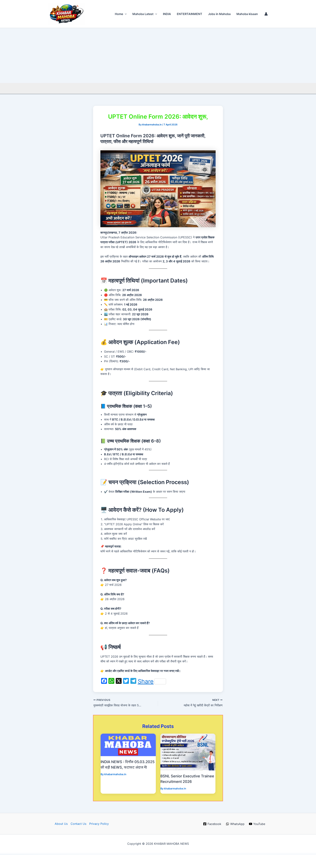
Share (146, 681)
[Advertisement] (158, 55)
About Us (61, 824)
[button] (125, 14)
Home (119, 14)
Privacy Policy (99, 824)
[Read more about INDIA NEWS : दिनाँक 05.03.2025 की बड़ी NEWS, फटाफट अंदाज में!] (128, 744)
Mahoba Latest (142, 14)
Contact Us (78, 824)
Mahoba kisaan (247, 14)
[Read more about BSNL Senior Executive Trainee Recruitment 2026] (188, 752)
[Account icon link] (266, 14)
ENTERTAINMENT (189, 14)
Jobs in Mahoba (219, 14)
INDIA (167, 14)
